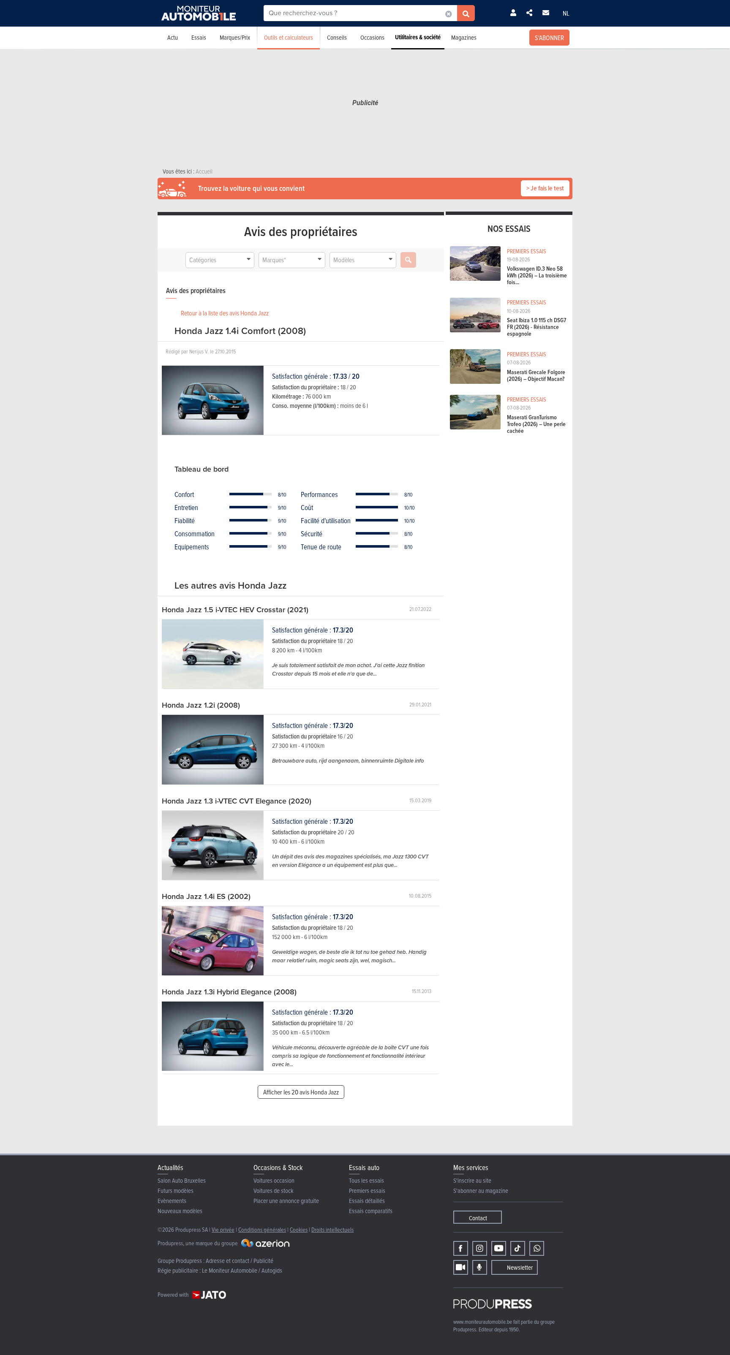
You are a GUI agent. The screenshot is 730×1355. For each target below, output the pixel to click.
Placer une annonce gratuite (286, 1200)
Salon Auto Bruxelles (182, 1180)
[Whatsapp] (536, 1248)
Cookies (299, 1229)
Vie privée (223, 1229)
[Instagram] (479, 1248)
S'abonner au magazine (480, 1190)
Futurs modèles (175, 1190)
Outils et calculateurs (288, 37)
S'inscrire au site (472, 1180)
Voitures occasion (273, 1180)
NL (566, 13)
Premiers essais (367, 1190)
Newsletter (520, 1267)
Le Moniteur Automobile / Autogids (242, 1270)
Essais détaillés (367, 1200)
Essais (198, 37)
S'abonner (549, 37)
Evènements (172, 1200)
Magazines (464, 37)
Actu (172, 37)
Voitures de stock (273, 1190)
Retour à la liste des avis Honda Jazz (225, 313)
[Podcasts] (479, 1267)
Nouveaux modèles (180, 1210)
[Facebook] (460, 1248)
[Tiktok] (517, 1248)
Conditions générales (262, 1229)
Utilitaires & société (418, 37)
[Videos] (460, 1267)
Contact (478, 1218)
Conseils (337, 37)
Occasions (372, 37)
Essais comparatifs (370, 1210)
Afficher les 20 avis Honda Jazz (301, 1092)
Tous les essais (366, 1180)
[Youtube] (498, 1248)
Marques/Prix (235, 37)
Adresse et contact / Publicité (239, 1260)
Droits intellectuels (332, 1229)
